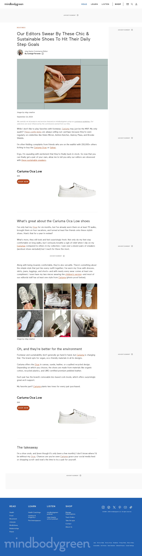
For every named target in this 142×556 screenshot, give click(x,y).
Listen (51, 506)
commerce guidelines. (82, 121)
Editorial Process (120, 545)
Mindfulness (13, 525)
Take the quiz (70, 520)
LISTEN (105, 4)
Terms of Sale (100, 542)
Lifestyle (12, 522)
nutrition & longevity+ (32, 516)
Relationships (14, 528)
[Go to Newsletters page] (127, 4)
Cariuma (65, 129)
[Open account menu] (136, 4)
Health (11, 512)
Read (12, 506)
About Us (69, 527)
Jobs (94, 542)
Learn (32, 506)
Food (11, 515)
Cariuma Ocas (40, 147)
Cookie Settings (130, 545)
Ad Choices (103, 545)
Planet (11, 532)
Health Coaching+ (34, 512)
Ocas (35, 227)
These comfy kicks (33, 132)
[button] (43, 54)
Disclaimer (115, 542)
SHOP (118, 4)
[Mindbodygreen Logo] (13, 4)
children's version (73, 274)
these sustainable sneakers (33, 160)
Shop (69, 506)
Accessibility (96, 545)
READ (84, 4)
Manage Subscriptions (70, 513)
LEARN (94, 4)
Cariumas (21, 246)
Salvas (53, 147)
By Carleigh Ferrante (32, 54)
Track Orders (70, 517)
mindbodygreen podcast (52, 513)
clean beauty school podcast (52, 518)
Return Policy (130, 542)
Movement (13, 519)
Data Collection (111, 545)
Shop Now (23, 182)
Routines (21, 27)
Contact (68, 524)
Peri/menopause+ (34, 520)
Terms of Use (108, 542)
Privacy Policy (122, 542)
